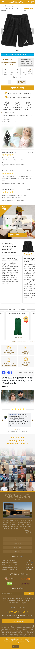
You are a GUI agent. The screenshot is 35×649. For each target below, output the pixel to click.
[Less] (9, 82)
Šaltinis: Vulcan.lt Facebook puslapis (17, 431)
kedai (2, 626)
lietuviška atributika (25, 629)
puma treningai (12, 633)
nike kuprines (18, 636)
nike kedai (21, 633)
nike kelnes (25, 634)
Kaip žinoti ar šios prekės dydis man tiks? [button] (10, 259)
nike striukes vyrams (15, 634)
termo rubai (29, 626)
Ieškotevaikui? (30, 72)
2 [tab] (17, 429)
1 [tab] (15, 429)
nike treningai (25, 631)
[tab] (11, 259)
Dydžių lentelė (18, 77)
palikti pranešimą (17, 621)
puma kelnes (10, 636)
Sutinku (15, 647)
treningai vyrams (10, 626)
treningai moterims (22, 627)
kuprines (3, 627)
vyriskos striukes (20, 626)
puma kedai (5, 634)
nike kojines (26, 636)
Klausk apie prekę (8, 112)
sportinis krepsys (13, 629)
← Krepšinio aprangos (7, 6)
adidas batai (8, 631)
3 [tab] (19, 429)
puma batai (17, 631)
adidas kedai (28, 633)
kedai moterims (11, 627)
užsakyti (29, 593)
